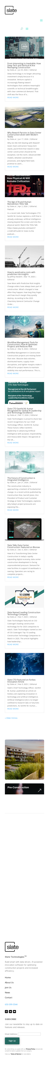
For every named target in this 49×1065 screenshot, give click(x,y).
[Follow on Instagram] (6, 1011)
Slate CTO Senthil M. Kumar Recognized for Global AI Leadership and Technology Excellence (24, 410)
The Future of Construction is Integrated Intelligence (21, 479)
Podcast (10, 209)
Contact (8, 997)
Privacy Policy (30, 1049)
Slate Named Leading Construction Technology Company (23, 613)
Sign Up (12, 1041)
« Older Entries (11, 718)
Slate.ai (13, 70)
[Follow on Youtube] (14, 1011)
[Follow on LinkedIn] (10, 1011)
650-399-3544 (11, 1004)
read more (13, 97)
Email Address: (11, 1034)
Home (8, 977)
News (7, 992)
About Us (9, 982)
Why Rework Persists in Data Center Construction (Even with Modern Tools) (24, 134)
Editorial (33, 70)
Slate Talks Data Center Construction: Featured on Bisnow (23, 546)
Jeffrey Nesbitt (16, 276)
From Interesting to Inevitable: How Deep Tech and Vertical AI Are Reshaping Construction (24, 65)
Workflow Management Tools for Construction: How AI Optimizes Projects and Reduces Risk (22, 344)
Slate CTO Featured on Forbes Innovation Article (21, 680)
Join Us (8, 987)
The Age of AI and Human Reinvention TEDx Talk (19, 203)
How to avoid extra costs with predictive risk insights (21, 273)
